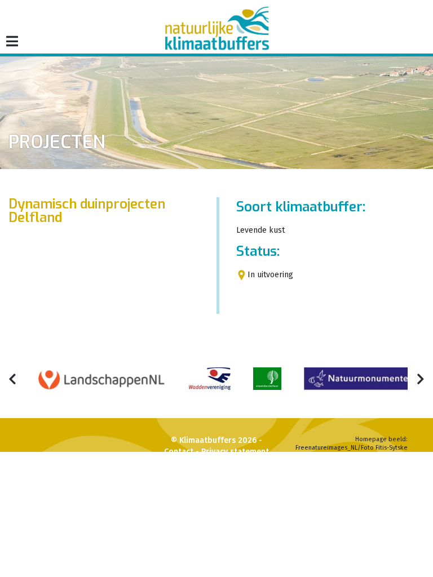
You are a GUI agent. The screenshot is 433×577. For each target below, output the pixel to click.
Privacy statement (235, 451)
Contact (178, 451)
